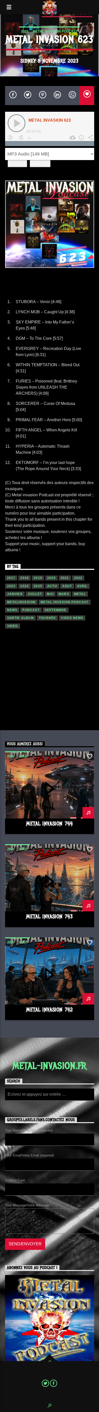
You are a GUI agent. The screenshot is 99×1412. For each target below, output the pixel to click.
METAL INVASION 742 (49, 1009)
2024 (24, 586)
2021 (65, 578)
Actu (52, 586)
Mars (64, 594)
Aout (67, 586)
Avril (82, 586)
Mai (50, 594)
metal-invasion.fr (49, 1066)
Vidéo (12, 626)
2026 (10, 756)
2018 (24, 578)
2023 (24, 31)
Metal (80, 594)
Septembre (56, 610)
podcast (30, 610)
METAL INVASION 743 (49, 916)
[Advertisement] (49, 682)
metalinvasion (21, 602)
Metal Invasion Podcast (55, 31)
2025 (38, 586)
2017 (11, 578)
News (12, 610)
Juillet (35, 594)
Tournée (47, 618)
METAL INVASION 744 (49, 823)
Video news (72, 618)
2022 (78, 578)
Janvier (15, 594)
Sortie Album (20, 618)
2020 (51, 578)
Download (17, 163)
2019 (38, 578)
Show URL (40, 163)
